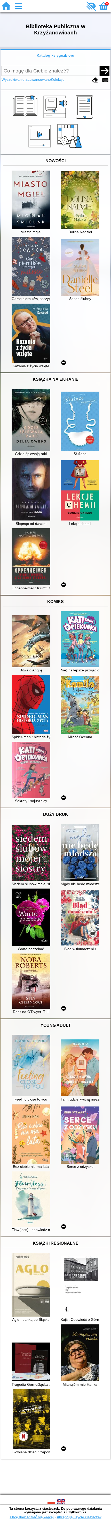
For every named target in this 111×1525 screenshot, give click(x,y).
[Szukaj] (104, 71)
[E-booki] (85, 119)
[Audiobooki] (55, 119)
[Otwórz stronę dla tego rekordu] (32, 200)
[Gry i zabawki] (70, 148)
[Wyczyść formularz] (95, 80)
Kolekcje (58, 79)
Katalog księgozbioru (55, 55)
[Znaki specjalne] (105, 80)
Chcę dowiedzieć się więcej (32, 1517)
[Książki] (26, 119)
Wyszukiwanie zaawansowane (26, 79)
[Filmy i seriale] (40, 148)
